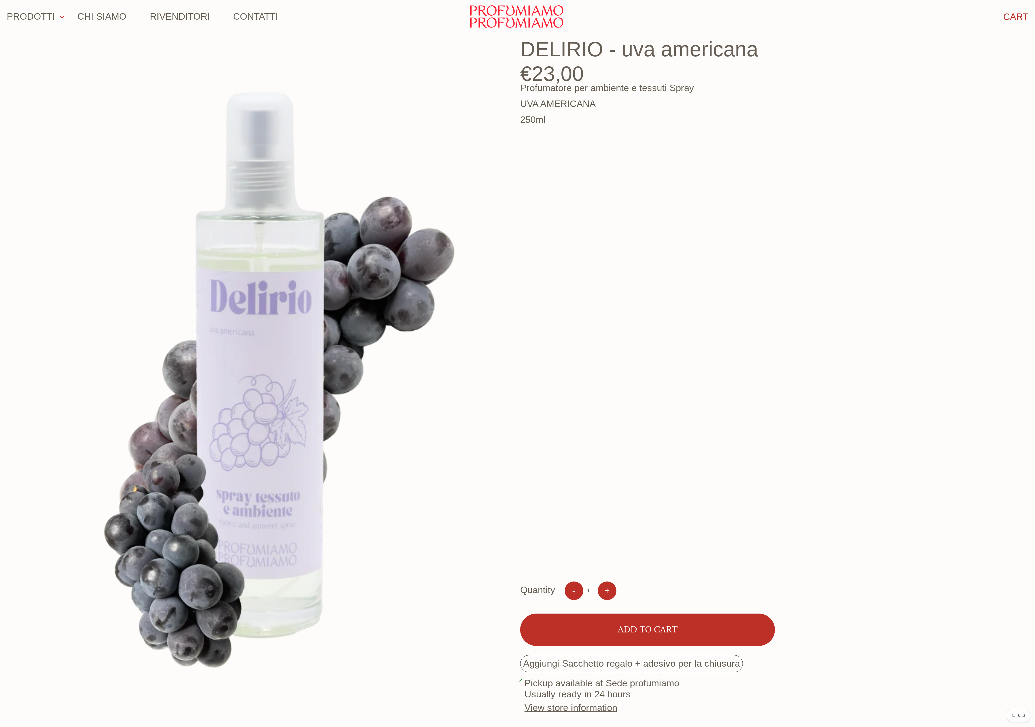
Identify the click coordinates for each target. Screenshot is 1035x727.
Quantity (537, 590)
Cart (1015, 17)
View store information (571, 707)
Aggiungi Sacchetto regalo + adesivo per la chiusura (631, 663)
